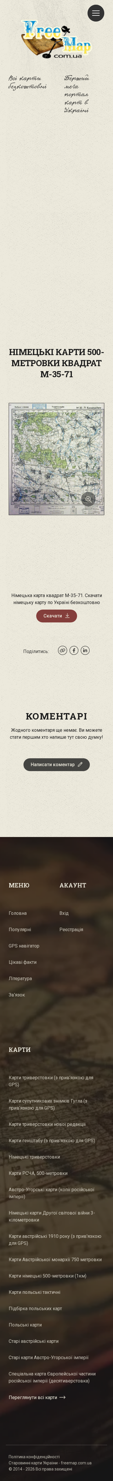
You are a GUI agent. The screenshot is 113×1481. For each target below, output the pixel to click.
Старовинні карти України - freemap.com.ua (50, 1463)
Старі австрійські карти (34, 1341)
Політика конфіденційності (34, 1456)
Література (20, 978)
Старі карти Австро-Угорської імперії (49, 1357)
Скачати (52, 616)
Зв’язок (17, 995)
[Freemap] (56, 39)
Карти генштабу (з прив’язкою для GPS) (52, 1140)
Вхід (64, 913)
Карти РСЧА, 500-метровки (38, 1173)
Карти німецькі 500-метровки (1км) (47, 1276)
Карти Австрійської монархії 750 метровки (55, 1259)
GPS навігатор (24, 946)
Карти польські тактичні (34, 1292)
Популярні (20, 929)
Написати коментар (53, 764)
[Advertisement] (56, 189)
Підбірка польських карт (35, 1308)
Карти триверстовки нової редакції (47, 1124)
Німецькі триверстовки (34, 1157)
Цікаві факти (23, 962)
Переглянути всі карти (33, 1397)
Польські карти (25, 1325)
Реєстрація (71, 929)
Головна (18, 913)
